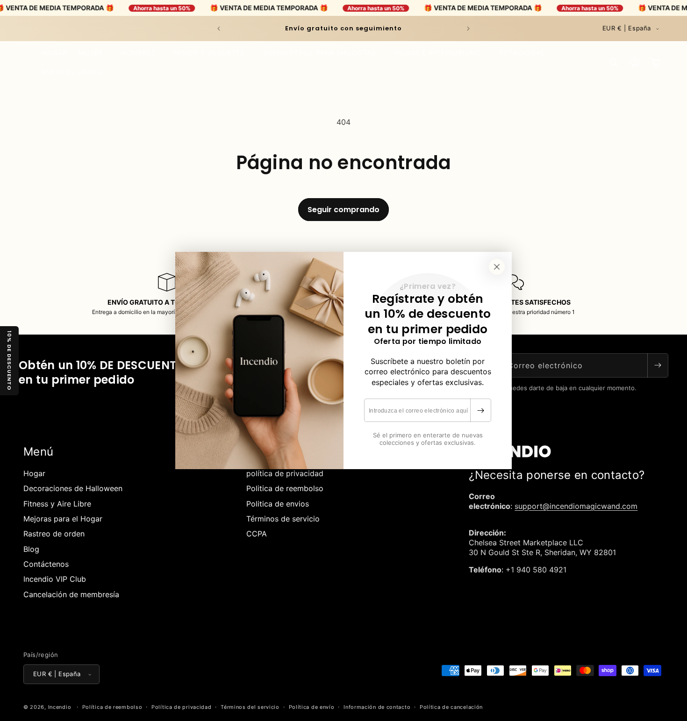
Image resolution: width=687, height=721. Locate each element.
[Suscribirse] (480, 410)
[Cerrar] (497, 267)
